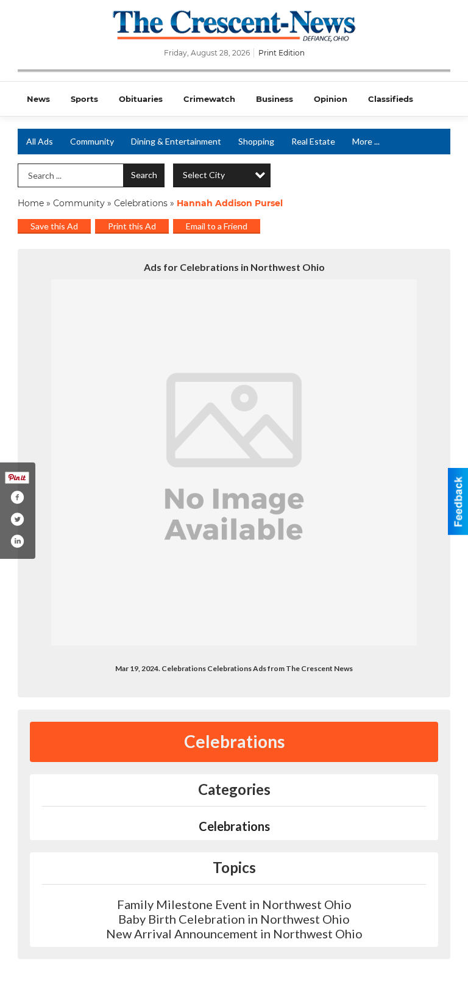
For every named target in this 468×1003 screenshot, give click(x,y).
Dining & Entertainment (176, 141)
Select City (204, 175)
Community (92, 141)
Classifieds (390, 99)
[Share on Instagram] (17, 541)
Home (31, 203)
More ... (366, 141)
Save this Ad (54, 226)
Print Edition (281, 52)
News (38, 99)
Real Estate (313, 141)
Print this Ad (132, 226)
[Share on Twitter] (17, 519)
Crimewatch (209, 99)
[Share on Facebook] (17, 497)
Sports (84, 99)
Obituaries (141, 99)
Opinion (330, 99)
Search (144, 175)
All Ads (39, 141)
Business (274, 99)
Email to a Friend (216, 226)
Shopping (256, 141)
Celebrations (141, 203)
